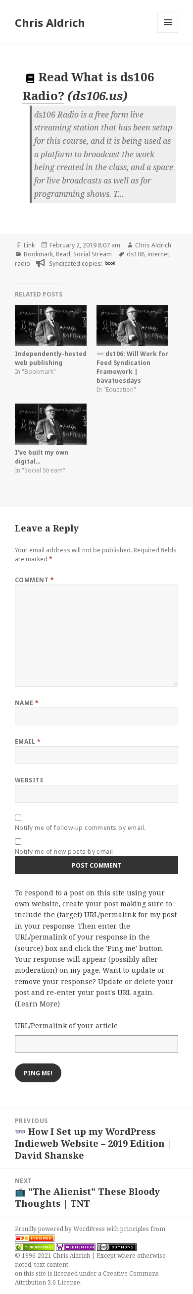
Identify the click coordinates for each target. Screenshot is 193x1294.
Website (29, 780)
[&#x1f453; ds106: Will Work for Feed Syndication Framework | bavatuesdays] (132, 325)
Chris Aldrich (50, 22)
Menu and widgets (168, 32)
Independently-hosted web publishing (51, 358)
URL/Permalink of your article (66, 1025)
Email (28, 741)
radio (22, 263)
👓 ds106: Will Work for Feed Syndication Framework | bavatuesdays (132, 367)
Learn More (37, 1003)
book (110, 262)
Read (63, 254)
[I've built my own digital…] (51, 424)
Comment (34, 580)
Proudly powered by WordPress (60, 1229)
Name (27, 703)
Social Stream (92, 254)
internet (158, 254)
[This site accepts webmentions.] (76, 1246)
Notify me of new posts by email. (65, 851)
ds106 (136, 254)
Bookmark (38, 254)
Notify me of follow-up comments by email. (80, 827)
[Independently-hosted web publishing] (51, 325)
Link (29, 245)
